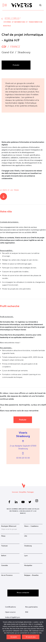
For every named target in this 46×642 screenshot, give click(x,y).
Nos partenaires (31, 607)
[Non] (43, 630)
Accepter (13, 637)
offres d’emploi (12, 18)
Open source (10, 612)
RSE (26, 612)
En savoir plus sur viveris (23, 121)
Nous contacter (23, 592)
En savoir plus (31, 637)
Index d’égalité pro (12, 617)
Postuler (16, 65)
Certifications (10, 607)
